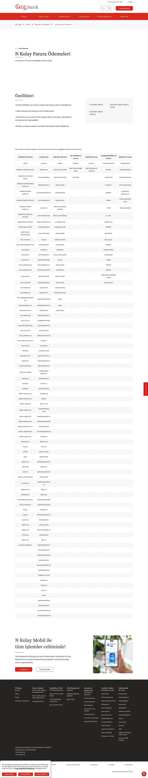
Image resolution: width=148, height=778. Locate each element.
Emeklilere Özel (63, 16)
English (131, 2)
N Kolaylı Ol (23, 669)
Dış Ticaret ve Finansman (88, 694)
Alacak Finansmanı (89, 698)
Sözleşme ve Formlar (107, 736)
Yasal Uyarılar (129, 765)
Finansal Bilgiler (123, 701)
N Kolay (23, 16)
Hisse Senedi (105, 711)
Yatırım (17, 694)
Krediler (17, 690)
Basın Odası (122, 704)
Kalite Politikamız (124, 697)
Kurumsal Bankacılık (104, 16)
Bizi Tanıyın (122, 690)
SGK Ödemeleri (106, 725)
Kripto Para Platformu (107, 729)
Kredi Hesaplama (106, 708)
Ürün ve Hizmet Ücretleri (115, 2)
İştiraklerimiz (122, 708)
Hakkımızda (124, 16)
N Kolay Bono (105, 704)
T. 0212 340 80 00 (20, 752)
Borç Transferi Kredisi (56, 705)
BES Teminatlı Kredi (107, 697)
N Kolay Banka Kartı (107, 718)
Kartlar (17, 697)
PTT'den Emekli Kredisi (56, 690)
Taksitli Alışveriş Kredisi (108, 701)
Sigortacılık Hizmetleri (90, 721)
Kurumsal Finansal (89, 702)
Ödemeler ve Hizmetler (42, 24)
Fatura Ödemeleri (106, 732)
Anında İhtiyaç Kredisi (107, 690)
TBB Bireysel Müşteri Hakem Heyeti (125, 733)
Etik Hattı (121, 725)
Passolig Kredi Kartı (38, 701)
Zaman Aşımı (122, 722)
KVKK (120, 729)
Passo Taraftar (44, 16)
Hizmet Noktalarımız (125, 715)
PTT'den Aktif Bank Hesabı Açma (55, 700)
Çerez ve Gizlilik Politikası (123, 739)
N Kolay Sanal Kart (106, 722)
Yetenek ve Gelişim (124, 711)
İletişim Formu (123, 694)
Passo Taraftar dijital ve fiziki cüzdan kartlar (39, 697)
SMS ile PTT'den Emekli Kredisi (56, 695)
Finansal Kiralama (89, 714)
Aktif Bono (70, 690)
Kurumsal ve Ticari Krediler (89, 710)
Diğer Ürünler (71, 699)
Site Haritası (94, 765)
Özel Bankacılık (84, 16)
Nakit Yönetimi (88, 705)
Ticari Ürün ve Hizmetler (91, 718)
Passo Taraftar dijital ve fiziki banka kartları (39, 691)
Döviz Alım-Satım (106, 715)
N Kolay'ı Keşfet (44, 669)
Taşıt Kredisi (105, 694)
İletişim (121, 718)
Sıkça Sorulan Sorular (73, 765)
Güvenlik (111, 765)
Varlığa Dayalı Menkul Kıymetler (73, 695)
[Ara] (108, 8)
